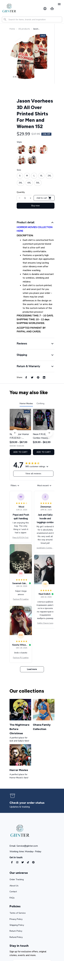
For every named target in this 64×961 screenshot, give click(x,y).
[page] (27, 802)
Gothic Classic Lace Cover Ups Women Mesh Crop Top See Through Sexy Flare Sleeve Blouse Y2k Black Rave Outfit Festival (45, 623)
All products (24, 28)
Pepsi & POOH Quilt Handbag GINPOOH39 (20, 537)
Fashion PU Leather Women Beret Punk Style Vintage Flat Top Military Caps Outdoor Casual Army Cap (20, 599)
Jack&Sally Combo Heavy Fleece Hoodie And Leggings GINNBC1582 (45, 548)
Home (12, 28)
